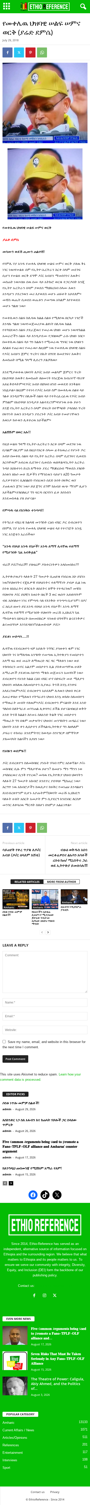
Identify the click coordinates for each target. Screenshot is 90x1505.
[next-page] (48, 932)
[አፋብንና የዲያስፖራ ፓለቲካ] (74, 896)
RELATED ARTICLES (27, 882)
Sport (6, 1468)
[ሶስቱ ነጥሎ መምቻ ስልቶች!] (15, 899)
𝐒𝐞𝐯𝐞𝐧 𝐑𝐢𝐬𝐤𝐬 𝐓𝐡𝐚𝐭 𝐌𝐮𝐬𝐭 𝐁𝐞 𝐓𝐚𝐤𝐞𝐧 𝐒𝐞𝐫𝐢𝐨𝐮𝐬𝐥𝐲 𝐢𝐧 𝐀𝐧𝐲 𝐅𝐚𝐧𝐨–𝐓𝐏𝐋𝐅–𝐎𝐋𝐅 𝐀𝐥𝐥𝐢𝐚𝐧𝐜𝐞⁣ (57, 1358)
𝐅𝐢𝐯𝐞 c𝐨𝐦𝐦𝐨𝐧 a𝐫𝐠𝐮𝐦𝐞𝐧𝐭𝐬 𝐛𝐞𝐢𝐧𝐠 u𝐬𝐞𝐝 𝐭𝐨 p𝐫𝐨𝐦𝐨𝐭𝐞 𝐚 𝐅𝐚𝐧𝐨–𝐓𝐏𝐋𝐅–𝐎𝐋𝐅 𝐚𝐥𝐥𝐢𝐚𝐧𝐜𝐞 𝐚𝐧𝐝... (58, 1333)
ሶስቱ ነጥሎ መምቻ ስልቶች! (12, 913)
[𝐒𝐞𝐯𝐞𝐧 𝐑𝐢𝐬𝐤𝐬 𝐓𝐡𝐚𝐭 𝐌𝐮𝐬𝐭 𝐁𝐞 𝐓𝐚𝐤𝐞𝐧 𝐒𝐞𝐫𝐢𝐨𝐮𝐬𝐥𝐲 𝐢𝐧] (15, 1360)
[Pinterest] (31, 52)
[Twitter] (19, 52)
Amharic (9, 907)
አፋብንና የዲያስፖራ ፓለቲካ (71, 908)
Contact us (37, 1492)
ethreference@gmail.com (54, 1286)
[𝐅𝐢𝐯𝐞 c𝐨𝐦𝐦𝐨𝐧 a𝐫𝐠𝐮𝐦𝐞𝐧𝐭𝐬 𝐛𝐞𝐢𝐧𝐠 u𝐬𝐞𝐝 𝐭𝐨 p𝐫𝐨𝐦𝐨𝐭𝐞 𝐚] (15, 1335)
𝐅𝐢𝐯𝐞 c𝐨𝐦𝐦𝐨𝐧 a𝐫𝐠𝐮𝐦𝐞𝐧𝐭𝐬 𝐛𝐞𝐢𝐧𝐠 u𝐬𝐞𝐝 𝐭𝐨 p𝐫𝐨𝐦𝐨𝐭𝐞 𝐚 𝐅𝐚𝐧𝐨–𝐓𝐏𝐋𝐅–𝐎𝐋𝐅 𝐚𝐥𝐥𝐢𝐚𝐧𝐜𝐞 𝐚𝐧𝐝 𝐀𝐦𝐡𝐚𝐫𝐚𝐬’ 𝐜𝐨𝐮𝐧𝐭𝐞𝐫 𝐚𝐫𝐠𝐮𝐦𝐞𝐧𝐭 (40, 1146)
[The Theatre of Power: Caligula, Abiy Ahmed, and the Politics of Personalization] (15, 1386)
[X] (55, 1296)
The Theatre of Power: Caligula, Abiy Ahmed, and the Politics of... (57, 1384)
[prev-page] (42, 932)
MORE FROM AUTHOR (61, 882)
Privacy (55, 1492)
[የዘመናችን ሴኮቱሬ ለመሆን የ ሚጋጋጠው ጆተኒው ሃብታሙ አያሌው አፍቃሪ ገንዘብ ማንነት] (45, 899)
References (10, 1445)
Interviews (9, 1460)
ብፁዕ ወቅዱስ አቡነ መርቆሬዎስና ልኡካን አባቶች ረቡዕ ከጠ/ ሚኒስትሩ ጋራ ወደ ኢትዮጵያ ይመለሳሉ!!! (68, 857)
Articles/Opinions (14, 1438)
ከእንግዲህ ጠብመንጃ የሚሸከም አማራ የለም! (32, 1168)
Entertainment (12, 1453)
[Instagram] (45, 1296)
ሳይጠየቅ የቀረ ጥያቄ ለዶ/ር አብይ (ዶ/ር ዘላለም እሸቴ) (21, 852)
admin (6, 1109)
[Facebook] (7, 52)
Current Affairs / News (18, 1430)
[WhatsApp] (42, 52)
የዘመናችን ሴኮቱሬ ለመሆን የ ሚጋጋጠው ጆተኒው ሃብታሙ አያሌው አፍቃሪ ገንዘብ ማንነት (43, 918)
